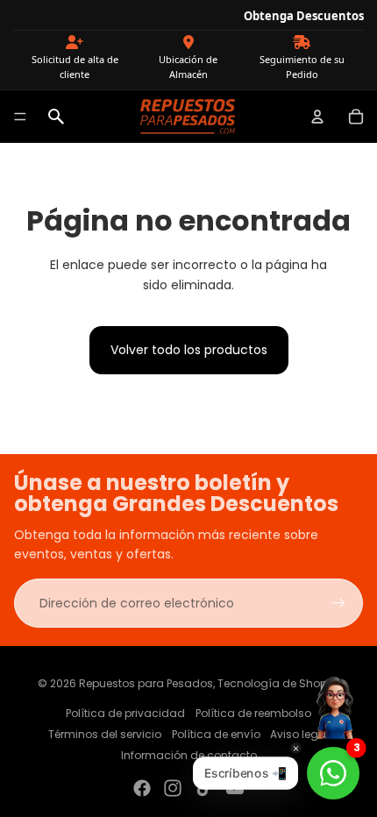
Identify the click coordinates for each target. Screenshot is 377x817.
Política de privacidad (125, 713)
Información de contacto (189, 755)
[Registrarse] (338, 603)
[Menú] (20, 116)
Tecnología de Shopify (278, 683)
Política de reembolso (253, 713)
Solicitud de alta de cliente (75, 67)
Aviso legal (299, 734)
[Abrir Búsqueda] (56, 116)
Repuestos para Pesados (146, 683)
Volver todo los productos (188, 350)
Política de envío (216, 734)
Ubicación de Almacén (188, 67)
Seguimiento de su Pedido (302, 67)
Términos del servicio (104, 734)
